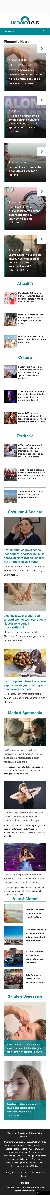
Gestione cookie (43, 1193)
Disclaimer (25, 1136)
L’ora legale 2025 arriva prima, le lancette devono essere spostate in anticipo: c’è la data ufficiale (24, 215)
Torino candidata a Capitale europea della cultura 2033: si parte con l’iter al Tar (31, 494)
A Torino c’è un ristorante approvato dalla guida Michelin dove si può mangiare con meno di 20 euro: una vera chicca (30, 451)
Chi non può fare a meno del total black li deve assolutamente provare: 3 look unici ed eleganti (23, 816)
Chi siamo (11, 1133)
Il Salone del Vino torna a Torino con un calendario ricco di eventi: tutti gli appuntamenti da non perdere (24, 123)
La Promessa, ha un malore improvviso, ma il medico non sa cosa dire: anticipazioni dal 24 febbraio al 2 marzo (25, 262)
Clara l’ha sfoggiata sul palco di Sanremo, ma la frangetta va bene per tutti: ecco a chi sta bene (24, 878)
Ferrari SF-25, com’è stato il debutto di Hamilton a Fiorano (25, 171)
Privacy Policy (35, 1133)
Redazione (22, 1133)
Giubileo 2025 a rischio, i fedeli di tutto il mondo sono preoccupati (32, 339)
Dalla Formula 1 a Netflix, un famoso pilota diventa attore (35, 979)
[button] (44, 31)
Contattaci (25, 1176)
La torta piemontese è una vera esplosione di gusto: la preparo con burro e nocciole (25, 685)
